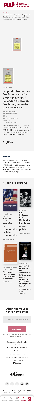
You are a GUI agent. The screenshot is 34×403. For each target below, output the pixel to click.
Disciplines (7, 87)
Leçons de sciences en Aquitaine (10, 268)
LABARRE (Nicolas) (9, 239)
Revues (17, 345)
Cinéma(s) (22, 210)
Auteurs (17, 350)
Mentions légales (17, 391)
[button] (29, 398)
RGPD (29, 391)
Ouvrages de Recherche (17, 342)
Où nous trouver (17, 360)
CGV (24, 391)
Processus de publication (17, 358)
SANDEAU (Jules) (25, 233)
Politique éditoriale (17, 355)
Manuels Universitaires (17, 348)
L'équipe (17, 363)
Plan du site (6, 391)
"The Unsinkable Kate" (23, 215)
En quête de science (7, 215)
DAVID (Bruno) (8, 282)
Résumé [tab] (6, 156)
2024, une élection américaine (7, 221)
